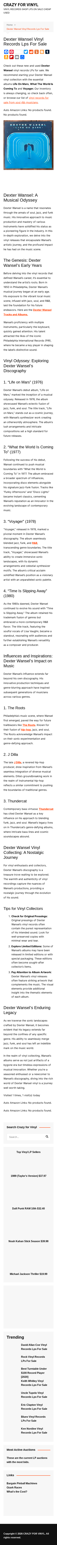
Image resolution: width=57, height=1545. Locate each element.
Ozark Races (14, 1487)
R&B (34, 543)
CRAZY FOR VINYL (20, 4)
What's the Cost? (17, 1491)
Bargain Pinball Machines (22, 1483)
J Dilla (17, 762)
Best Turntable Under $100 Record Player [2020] (34, 1372)
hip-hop (26, 729)
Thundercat (46, 808)
